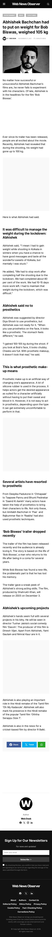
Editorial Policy (10, 904)
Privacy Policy (40, 904)
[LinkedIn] (32, 893)
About (13, 900)
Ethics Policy (25, 904)
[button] (4, 4)
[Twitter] (26, 893)
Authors (22, 900)
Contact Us (34, 900)
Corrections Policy (26, 912)
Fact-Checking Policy (32, 908)
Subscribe (24, 859)
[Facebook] (20, 893)
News (21, 15)
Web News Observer (26, 4)
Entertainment (9, 15)
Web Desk (26, 818)
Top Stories (31, 15)
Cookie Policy (13, 908)
